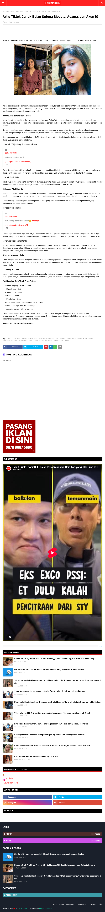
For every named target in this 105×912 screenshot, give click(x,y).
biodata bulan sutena (74, 338)
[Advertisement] (52, 31)
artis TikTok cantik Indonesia (44, 338)
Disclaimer (93, 904)
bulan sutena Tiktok (26, 340)
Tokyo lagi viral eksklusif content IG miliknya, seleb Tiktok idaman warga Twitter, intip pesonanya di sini (58, 681)
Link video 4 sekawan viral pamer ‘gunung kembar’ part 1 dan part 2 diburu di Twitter (51, 724)
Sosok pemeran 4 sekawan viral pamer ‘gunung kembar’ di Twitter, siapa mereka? (49, 735)
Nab (5, 22)
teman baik (11, 895)
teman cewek (59, 340)
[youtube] (77, 802)
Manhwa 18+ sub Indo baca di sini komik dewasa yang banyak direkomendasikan (49, 669)
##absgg (35, 221)
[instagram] (27, 802)
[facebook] (27, 797)
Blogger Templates (45, 908)
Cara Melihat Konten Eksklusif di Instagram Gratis (36, 756)
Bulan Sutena (88, 338)
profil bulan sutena (45, 340)
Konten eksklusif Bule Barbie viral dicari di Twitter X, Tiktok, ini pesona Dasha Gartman (52, 746)
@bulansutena (11, 153)
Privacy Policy (81, 904)
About (61, 904)
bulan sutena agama (10, 340)
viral (50, 841)
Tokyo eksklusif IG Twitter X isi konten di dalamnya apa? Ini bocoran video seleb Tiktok (52, 713)
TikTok (12, 11)
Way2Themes (23, 908)
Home (54, 904)
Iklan (100, 904)
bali (57, 338)
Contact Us (70, 904)
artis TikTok (12, 338)
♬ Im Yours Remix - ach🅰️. (16, 225)
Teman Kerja (8, 778)
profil (36, 340)
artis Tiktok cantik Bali (25, 338)
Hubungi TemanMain (11, 783)
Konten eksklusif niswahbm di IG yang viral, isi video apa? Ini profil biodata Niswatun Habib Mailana (58, 702)
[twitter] (77, 797)
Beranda (6, 11)
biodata (62, 338)
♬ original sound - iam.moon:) (18, 162)
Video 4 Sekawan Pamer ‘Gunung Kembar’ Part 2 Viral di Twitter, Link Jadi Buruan (50, 691)
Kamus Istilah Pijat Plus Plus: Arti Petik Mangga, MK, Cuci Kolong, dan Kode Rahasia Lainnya (54, 659)
